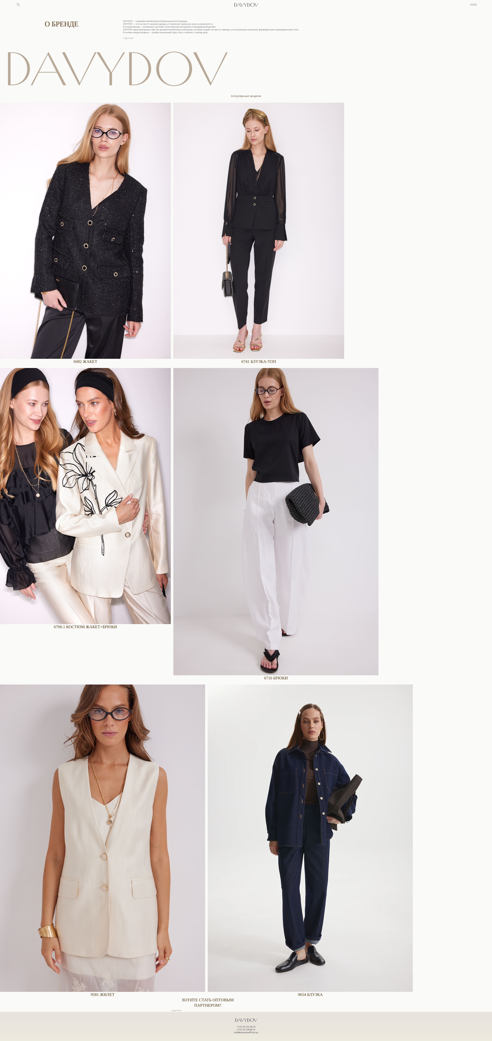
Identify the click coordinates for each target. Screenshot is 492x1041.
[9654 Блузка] (310, 838)
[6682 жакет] (85, 231)
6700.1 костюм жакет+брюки (85, 626)
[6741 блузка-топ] (258, 231)
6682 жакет (85, 361)
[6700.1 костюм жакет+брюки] (85, 496)
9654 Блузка (310, 994)
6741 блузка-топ (258, 361)
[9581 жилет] (102, 838)
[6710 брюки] (275, 521)
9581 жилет (103, 994)
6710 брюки (276, 678)
